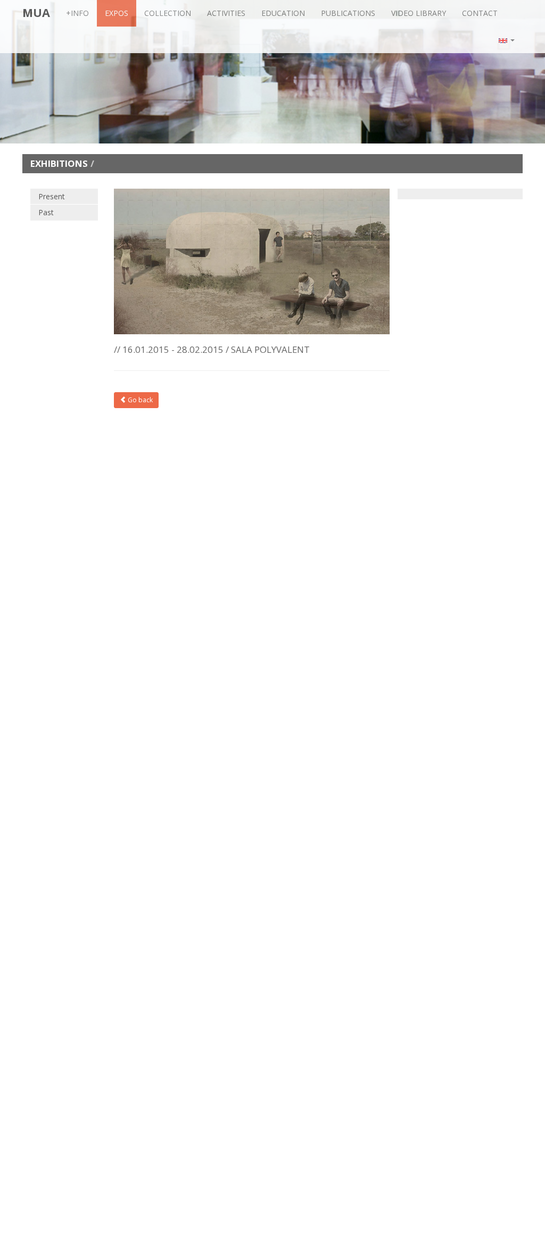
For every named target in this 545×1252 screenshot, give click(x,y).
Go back (139, 399)
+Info (77, 13)
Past (46, 212)
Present (51, 196)
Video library (418, 13)
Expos (116, 13)
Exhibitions (59, 163)
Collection (167, 13)
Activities (226, 13)
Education (283, 13)
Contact (480, 13)
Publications (348, 13)
